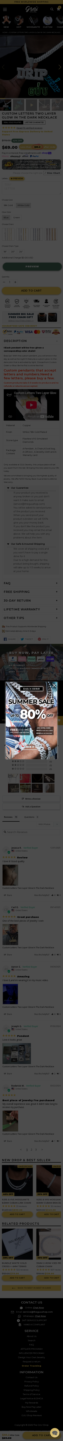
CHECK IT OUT (31, 746)
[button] (54, 1432)
